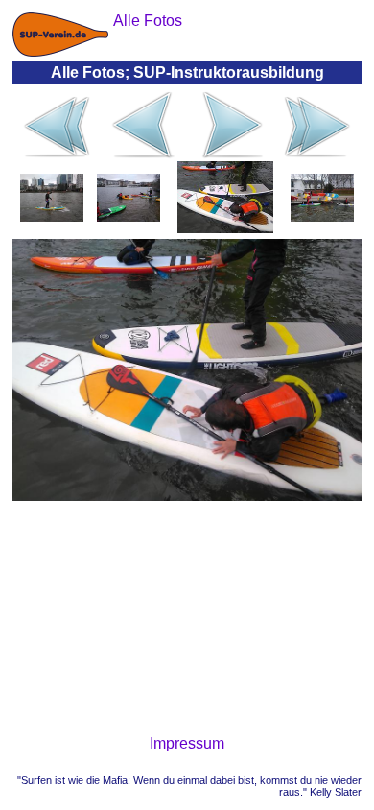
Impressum (187, 743)
